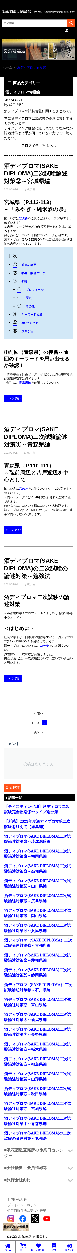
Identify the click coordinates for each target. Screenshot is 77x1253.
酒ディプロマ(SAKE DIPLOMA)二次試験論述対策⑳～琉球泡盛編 (37, 838)
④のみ (23, 489)
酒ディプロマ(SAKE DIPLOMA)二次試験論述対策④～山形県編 (37, 1076)
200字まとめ (29, 323)
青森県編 (25, 382)
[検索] (71, 23)
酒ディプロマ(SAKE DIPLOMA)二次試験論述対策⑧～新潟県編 (37, 1017)
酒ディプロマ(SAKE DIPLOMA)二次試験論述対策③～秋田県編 (37, 1091)
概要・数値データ (33, 273)
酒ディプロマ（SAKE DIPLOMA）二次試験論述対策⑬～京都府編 (38, 942)
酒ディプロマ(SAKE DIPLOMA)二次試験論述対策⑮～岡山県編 (37, 913)
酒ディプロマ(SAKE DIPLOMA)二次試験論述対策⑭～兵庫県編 (37, 928)
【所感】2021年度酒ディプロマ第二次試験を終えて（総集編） (37, 824)
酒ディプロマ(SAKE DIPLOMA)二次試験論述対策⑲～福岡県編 (37, 853)
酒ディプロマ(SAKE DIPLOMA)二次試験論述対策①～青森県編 (37, 1121)
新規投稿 (13, 787)
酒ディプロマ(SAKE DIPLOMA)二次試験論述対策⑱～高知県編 (37, 868)
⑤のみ (23, 218)
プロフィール (35, 290)
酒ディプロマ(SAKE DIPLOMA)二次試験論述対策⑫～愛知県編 (37, 957)
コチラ (44, 645)
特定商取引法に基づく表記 (26, 1210)
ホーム (7, 67)
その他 (30, 306)
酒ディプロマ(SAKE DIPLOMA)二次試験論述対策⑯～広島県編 (37, 898)
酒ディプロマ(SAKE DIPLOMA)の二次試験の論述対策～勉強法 (37, 1135)
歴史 (29, 298)
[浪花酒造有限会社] (38, 11)
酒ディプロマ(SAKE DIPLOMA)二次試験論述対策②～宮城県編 (37, 1106)
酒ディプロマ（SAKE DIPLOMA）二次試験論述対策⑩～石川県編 (38, 987)
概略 (24, 281)
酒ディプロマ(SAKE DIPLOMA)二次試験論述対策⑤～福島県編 (37, 1061)
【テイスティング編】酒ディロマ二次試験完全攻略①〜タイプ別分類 (37, 809)
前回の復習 (28, 265)
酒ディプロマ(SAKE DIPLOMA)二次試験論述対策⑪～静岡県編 (37, 972)
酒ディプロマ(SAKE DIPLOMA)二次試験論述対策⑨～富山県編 (37, 1002)
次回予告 (27, 331)
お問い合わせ (17, 1199)
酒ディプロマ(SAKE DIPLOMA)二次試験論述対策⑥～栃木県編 (37, 1046)
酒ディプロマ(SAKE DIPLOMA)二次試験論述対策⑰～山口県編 (37, 883)
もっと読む (13, 398)
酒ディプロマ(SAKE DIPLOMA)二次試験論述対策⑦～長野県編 (37, 1031)
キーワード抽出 (31, 314)
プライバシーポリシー (23, 1205)
